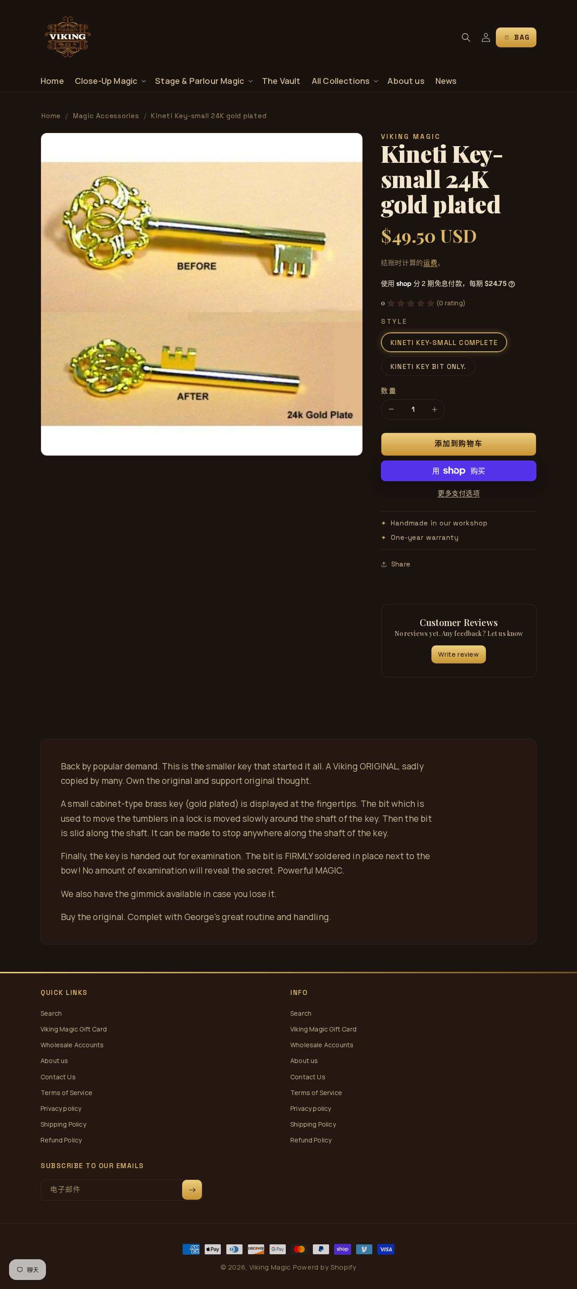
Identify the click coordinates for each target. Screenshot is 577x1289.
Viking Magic (270, 1267)
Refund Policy (61, 1140)
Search (51, 1013)
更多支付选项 (459, 493)
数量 (389, 391)
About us (54, 1060)
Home (51, 115)
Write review (458, 654)
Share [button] (400, 564)
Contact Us (58, 1077)
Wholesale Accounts (72, 1044)
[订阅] (192, 1190)
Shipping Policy (63, 1124)
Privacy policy (61, 1108)
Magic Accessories (106, 115)
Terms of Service (66, 1092)
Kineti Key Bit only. (428, 366)
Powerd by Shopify (325, 1267)
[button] (109, 81)
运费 (430, 262)
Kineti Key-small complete (444, 342)
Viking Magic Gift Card (74, 1029)
